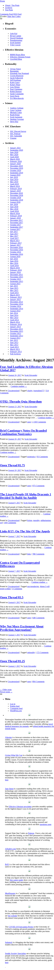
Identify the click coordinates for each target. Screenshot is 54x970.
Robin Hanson (16, 91)
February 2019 (16, 189)
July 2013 (14, 340)
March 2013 (15, 349)
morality (36, 520)
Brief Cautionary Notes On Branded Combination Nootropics (23, 432)
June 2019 (14, 179)
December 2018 (16, 193)
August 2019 (15, 175)
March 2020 (15, 159)
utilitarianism (46, 520)
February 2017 (16, 243)
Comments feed (16, 708)
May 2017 (14, 236)
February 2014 (16, 324)
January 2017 (15, 245)
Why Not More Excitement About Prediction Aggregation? (21, 628)
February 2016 (16, 270)
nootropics (31, 457)
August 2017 (15, 229)
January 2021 (15, 148)
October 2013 (15, 333)
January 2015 (15, 299)
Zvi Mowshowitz (17, 98)
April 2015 (14, 293)
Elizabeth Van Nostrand (19, 73)
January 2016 (15, 272)
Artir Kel (13, 33)
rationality (31, 652)
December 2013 (16, 329)
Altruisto (8, 737)
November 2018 (16, 195)
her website (12, 916)
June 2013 (14, 342)
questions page (45, 824)
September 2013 (16, 336)
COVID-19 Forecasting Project (21, 927)
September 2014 (16, 309)
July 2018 (14, 204)
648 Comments (38, 618)
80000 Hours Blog (17, 55)
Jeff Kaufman (15, 80)
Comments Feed (6, 14)
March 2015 (15, 295)
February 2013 (16, 352)
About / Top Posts (12, 5)
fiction (29, 520)
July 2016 (14, 259)
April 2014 (14, 320)
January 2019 (15, 191)
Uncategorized (13, 391)
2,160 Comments (39, 422)
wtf (1, 523)
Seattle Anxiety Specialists (15, 953)
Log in (12, 704)
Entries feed (14, 706)
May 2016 (14, 263)
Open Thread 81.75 (12, 465)
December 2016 (16, 247)
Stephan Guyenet (17, 119)
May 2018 (14, 209)
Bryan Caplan (15, 36)
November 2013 (16, 331)
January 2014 (15, 327)
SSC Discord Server (18, 131)
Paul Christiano (16, 89)
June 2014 (14, 315)
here (6, 780)
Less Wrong (15, 87)
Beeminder (14, 71)
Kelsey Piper (15, 85)
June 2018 (14, 207)
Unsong (13, 138)
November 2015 (16, 277)
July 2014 (14, 313)
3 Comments (17, 589)
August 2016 (15, 256)
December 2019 (16, 166)
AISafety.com (10, 849)
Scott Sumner (15, 43)
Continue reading (19, 386)
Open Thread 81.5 (11, 597)
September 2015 (16, 281)
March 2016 (15, 268)
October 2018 (15, 198)
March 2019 (15, 186)
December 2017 (16, 220)
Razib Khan (15, 115)
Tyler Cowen (15, 45)
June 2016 (14, 261)
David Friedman (16, 38)
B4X (7, 864)
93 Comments (42, 457)
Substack (8, 942)
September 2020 (16, 150)
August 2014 (15, 311)
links (29, 554)
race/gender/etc (33, 586)
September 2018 (16, 200)
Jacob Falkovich (16, 78)
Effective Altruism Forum (20, 57)
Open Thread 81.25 (12, 661)
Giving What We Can (13, 755)
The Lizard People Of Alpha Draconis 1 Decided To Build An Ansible (25, 496)
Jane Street (9, 789)
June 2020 (14, 152)
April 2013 (14, 347)
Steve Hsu (14, 121)
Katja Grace (15, 82)
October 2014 (15, 306)
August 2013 (15, 338)
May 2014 (14, 318)
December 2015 (16, 275)
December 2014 (16, 302)
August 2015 (15, 284)
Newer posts (6, 692)
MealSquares (10, 893)
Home (2, 1)
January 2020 (15, 164)
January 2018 (15, 218)
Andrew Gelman (16, 108)
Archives (8, 8)
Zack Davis (14, 96)
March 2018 (15, 213)
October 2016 (15, 252)
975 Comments (38, 486)
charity (29, 391)
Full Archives (15, 354)
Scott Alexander (30, 375)
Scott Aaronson (16, 117)
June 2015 (14, 288)
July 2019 (14, 177)
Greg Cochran (15, 110)
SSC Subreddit (16, 136)
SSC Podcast (15, 134)
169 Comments (10, 523)
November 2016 (16, 250)
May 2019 (14, 182)
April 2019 (14, 184)
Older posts (6, 690)
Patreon (31, 833)
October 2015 (15, 279)
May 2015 (14, 290)
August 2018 (15, 202)
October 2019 (15, 170)
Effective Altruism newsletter (20, 806)
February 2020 (16, 161)
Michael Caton (16, 112)
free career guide (16, 880)
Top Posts (9, 10)
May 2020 (14, 155)
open (29, 422)
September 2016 (16, 254)
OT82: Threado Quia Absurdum (21, 401)
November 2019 (16, 168)
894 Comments (38, 681)
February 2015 (16, 297)
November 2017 (16, 222)
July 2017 (14, 232)
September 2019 (16, 173)
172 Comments (42, 652)
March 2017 (15, 241)
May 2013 (14, 345)
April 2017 (14, 238)
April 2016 (14, 266)
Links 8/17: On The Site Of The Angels (25, 531)
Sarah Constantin (17, 94)
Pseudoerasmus (16, 40)
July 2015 (14, 286)
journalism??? (38, 391)
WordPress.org (16, 711)
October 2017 (15, 225)
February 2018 (16, 216)
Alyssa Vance (15, 69)
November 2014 (16, 304)
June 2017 (14, 234)
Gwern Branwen (16, 76)
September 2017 (16, 227)
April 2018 (14, 211)
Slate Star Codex (14, 16)
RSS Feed (17, 14)
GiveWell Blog (16, 59)
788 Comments (38, 554)
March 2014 (15, 322)
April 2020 (14, 157)
